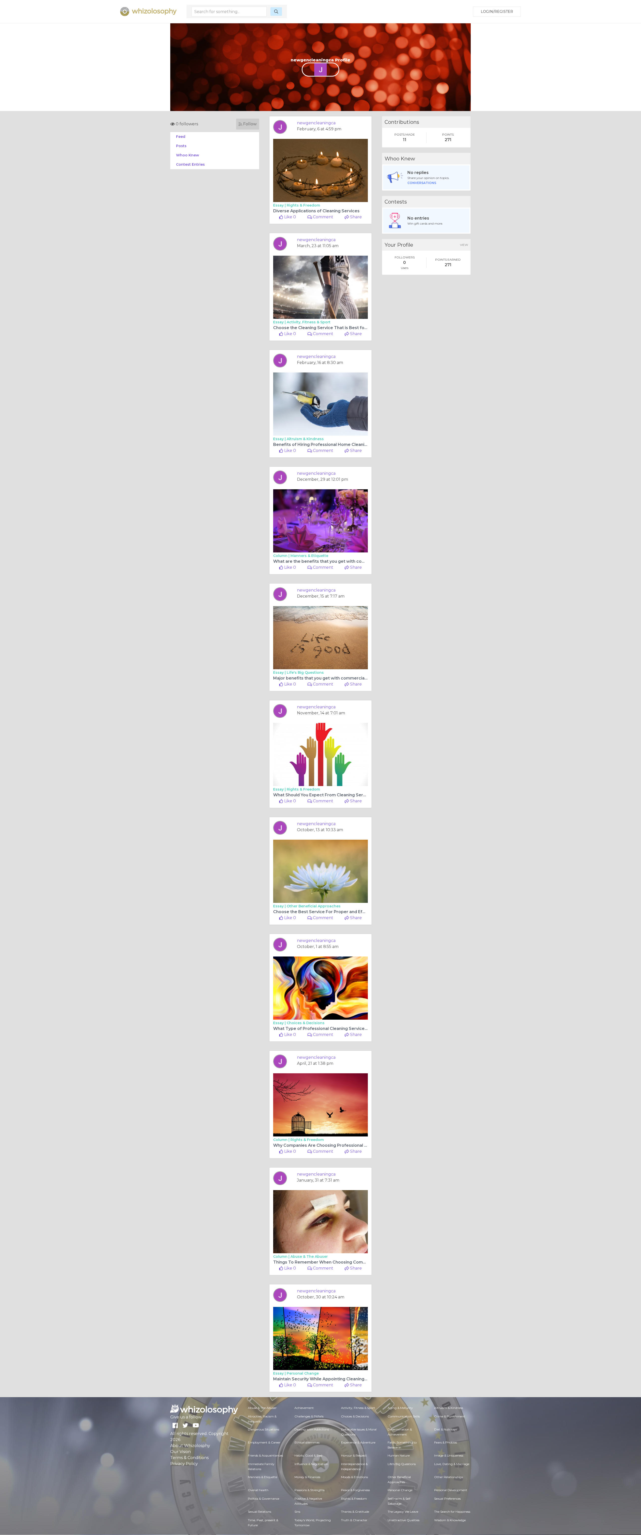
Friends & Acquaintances (265, 1455)
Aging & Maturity (400, 1408)
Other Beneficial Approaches (314, 906)
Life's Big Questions (305, 672)
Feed (180, 136)
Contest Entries (190, 164)
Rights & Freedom (303, 205)
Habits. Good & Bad (308, 1455)
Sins (297, 1511)
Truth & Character (354, 1520)
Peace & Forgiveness (355, 1490)
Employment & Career (264, 1442)
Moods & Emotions (354, 1477)
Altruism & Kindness (305, 439)
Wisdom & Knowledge (450, 1520)
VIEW (464, 245)
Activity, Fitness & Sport (309, 322)
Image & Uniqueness (448, 1455)
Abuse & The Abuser (309, 1256)
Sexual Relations (259, 1511)
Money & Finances (307, 1477)
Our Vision (180, 1451)
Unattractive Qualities (403, 1520)
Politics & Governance (263, 1498)
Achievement (304, 1408)
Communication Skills (404, 1416)
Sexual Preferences (447, 1498)
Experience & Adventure (358, 1442)
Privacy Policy (184, 1463)
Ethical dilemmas (306, 1442)
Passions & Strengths (309, 1490)
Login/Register (497, 11)
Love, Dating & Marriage (451, 1464)
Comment (322, 217)
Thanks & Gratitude (355, 1511)
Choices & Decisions (306, 1023)
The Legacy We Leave (403, 1511)
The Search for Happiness (452, 1511)
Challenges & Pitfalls (309, 1416)
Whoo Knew (187, 155)
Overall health (258, 1490)
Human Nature (399, 1455)
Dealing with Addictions (311, 1429)
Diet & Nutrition (445, 1429)
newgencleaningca (316, 123)
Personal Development (450, 1490)
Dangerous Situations (263, 1429)
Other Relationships (448, 1477)
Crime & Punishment (449, 1416)
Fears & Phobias (445, 1442)
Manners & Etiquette (309, 555)
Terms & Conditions (189, 1457)
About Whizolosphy (190, 1445)
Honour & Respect (354, 1455)
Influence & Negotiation (311, 1464)
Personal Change (303, 1373)
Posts (181, 146)
